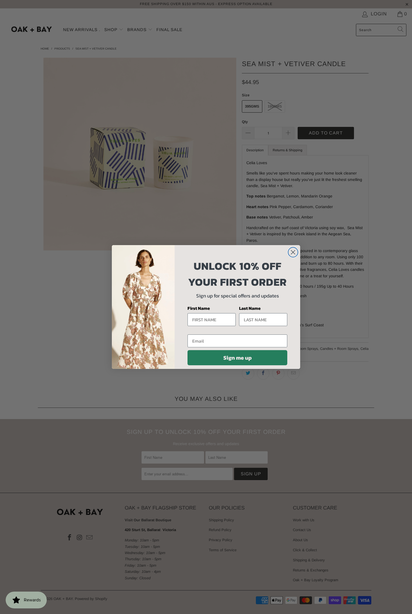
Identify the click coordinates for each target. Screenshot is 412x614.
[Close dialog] (293, 252)
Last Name (250, 308)
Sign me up (237, 357)
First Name (199, 308)
